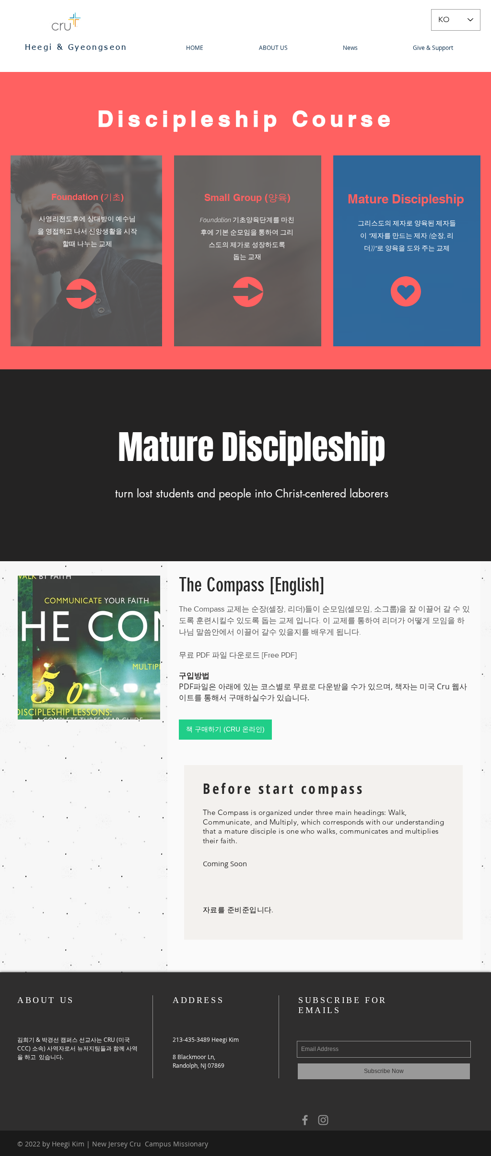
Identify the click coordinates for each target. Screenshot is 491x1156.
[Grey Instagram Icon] (323, 1120)
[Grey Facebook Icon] (305, 1120)
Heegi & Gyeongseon (78, 48)
